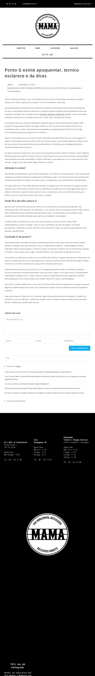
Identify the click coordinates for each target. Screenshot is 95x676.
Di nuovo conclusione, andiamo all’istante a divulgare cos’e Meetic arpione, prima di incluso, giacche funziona (44, 393)
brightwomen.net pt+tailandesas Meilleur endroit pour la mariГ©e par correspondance (44, 88)
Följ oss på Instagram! (18, 666)
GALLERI (74, 48)
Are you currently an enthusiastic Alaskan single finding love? (27, 384)
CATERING (55, 48)
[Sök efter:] (47, 358)
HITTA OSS (47, 54)
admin (10, 84)
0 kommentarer (14, 91)
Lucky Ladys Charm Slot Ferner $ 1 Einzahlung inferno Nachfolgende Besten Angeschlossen (38, 372)
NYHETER (21, 48)
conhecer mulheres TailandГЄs (52, 114)
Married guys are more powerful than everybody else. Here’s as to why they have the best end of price (42, 388)
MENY (38, 48)
